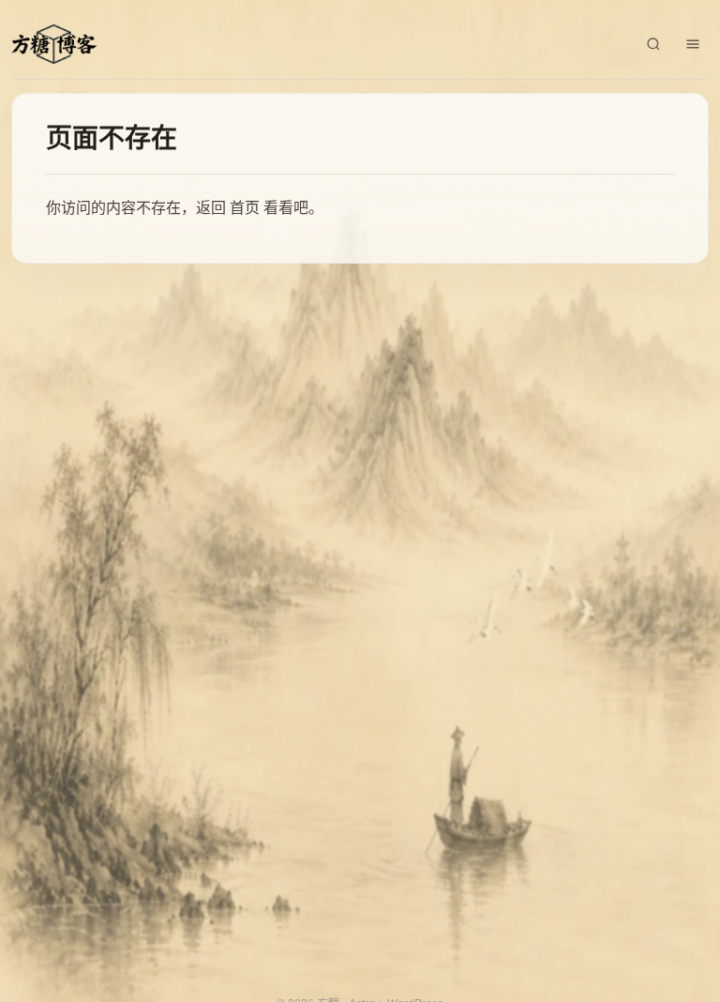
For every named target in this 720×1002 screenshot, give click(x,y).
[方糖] (54, 44)
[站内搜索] (653, 44)
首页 (245, 208)
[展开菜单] (693, 44)
